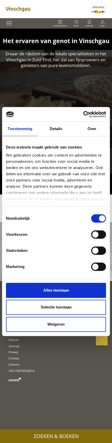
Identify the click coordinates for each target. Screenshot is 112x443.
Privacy (13, 352)
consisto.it (15, 379)
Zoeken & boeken (56, 436)
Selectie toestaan (56, 307)
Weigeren (56, 324)
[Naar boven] (102, 339)
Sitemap (14, 346)
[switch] (98, 234)
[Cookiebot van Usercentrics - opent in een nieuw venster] (83, 114)
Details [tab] (56, 128)
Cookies (14, 358)
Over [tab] (92, 128)
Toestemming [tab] (20, 128)
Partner (13, 340)
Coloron (14, 364)
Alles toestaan (56, 290)
